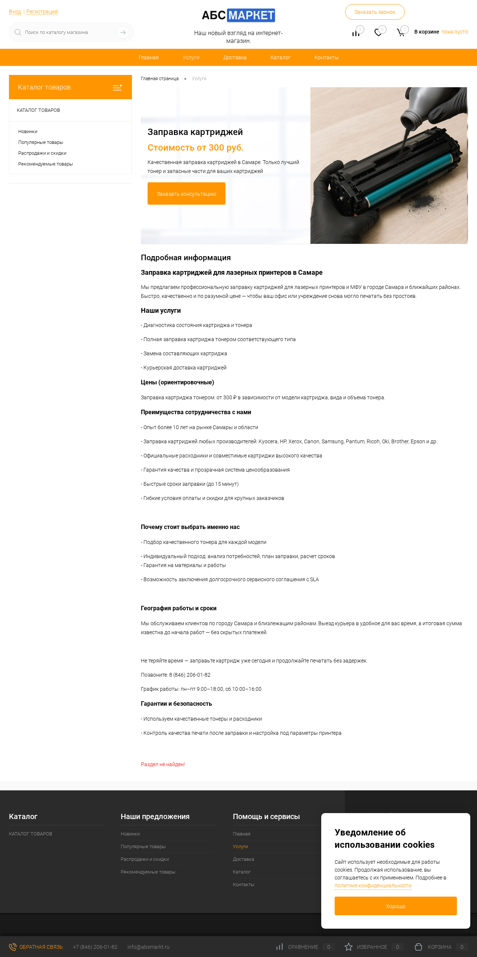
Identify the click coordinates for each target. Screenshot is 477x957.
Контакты (327, 57)
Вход (15, 12)
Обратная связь (40, 947)
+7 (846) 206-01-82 (95, 947)
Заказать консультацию (186, 194)
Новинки (27, 131)
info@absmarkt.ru (148, 947)
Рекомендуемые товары (45, 164)
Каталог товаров (44, 87)
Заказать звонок (374, 12)
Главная (149, 57)
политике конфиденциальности (373, 885)
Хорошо (395, 906)
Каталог (281, 57)
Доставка (235, 57)
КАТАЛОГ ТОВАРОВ (30, 834)
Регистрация (42, 12)
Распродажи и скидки (42, 153)
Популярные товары (40, 142)
